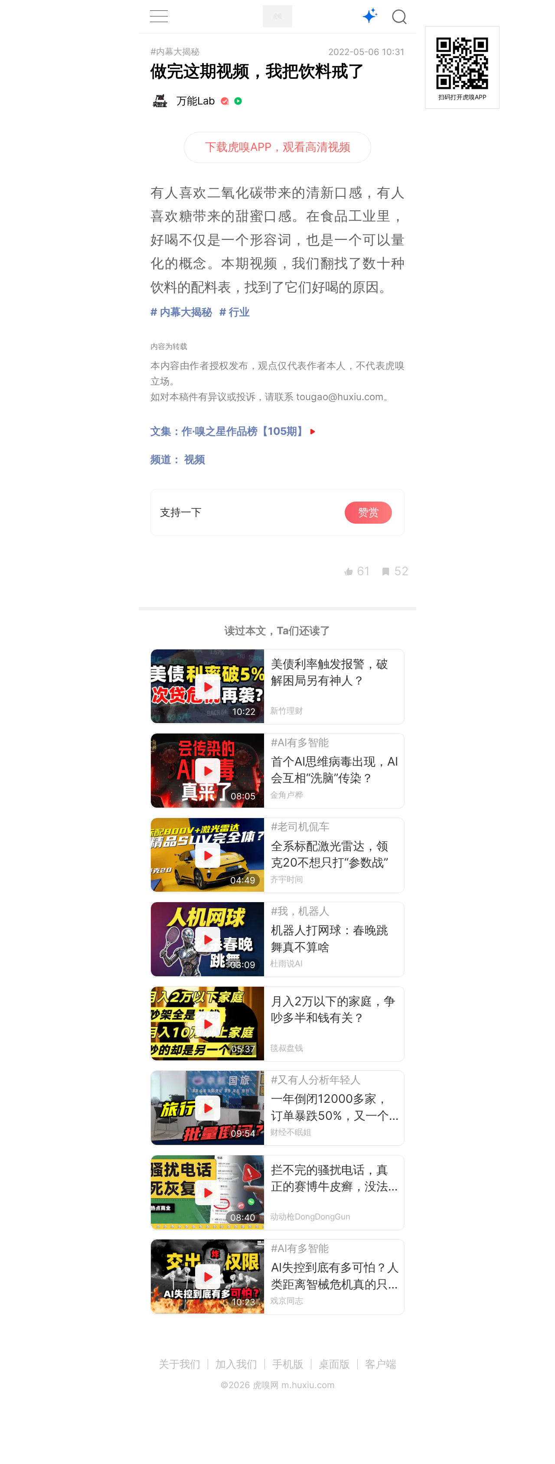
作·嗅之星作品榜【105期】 (244, 431)
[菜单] (159, 16)
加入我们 (236, 1364)
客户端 (380, 1364)
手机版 (288, 1364)
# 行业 (234, 312)
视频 (194, 459)
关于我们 (179, 1364)
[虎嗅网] (277, 16)
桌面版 (334, 1364)
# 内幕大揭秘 (181, 312)
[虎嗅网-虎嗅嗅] (370, 16)
